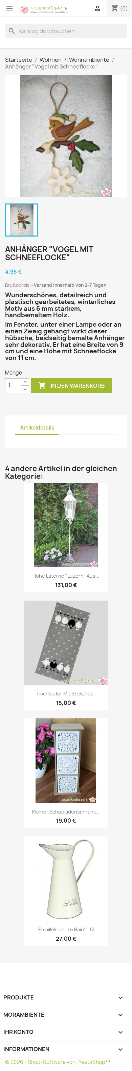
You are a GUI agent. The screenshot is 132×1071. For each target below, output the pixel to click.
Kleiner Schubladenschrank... (66, 811)
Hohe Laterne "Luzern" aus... (66, 576)
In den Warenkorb (71, 385)
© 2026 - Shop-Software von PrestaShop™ (57, 1062)
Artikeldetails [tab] (37, 427)
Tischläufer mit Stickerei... (66, 693)
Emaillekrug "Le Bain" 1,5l (66, 929)
